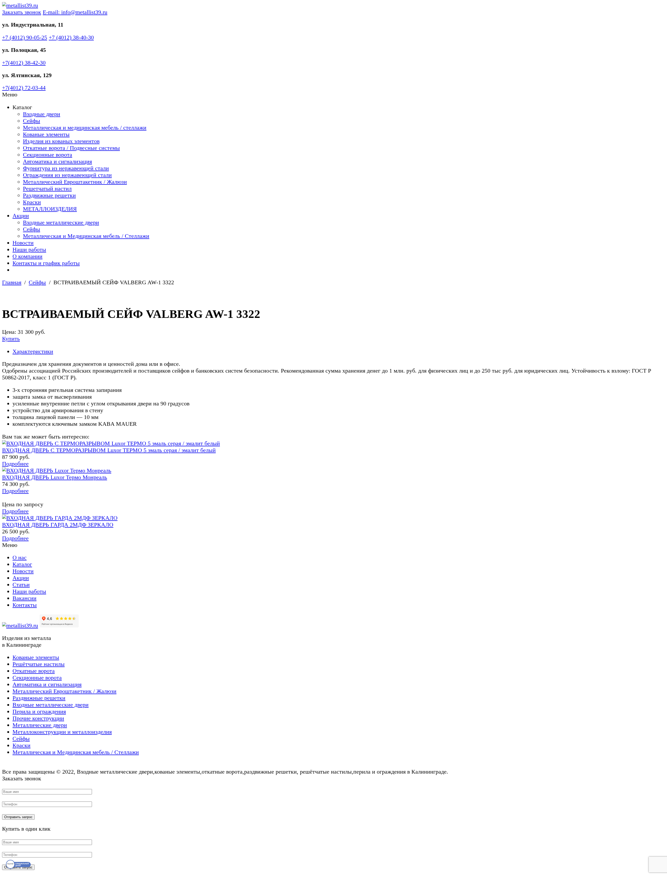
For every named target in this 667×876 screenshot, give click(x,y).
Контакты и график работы (46, 263)
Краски (32, 202)
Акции (21, 215)
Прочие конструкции (38, 718)
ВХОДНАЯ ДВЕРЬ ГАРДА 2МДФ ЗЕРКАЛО (57, 524)
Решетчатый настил (47, 188)
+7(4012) (24, 62)
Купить (11, 338)
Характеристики (33, 351)
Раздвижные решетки (49, 195)
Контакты (25, 605)
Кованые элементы (46, 134)
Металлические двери (40, 725)
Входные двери (41, 114)
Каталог (22, 564)
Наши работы (29, 249)
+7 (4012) (24, 37)
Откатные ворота (34, 671)
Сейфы (31, 121)
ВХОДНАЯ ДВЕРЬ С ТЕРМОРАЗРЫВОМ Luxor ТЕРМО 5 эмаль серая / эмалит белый (109, 450)
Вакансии (24, 598)
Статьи (21, 584)
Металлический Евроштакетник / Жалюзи (75, 181)
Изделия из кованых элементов (61, 141)
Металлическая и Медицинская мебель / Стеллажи (86, 236)
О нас (20, 557)
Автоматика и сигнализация (57, 161)
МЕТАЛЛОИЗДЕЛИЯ (50, 209)
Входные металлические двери (61, 222)
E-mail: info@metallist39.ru (75, 12)
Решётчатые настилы (39, 664)
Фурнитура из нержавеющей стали (66, 168)
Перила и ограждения (39, 711)
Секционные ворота (47, 154)
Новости (23, 242)
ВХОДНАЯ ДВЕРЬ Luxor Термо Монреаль (54, 477)
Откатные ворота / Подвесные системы (71, 148)
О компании (27, 256)
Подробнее (15, 463)
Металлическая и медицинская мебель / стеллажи (84, 127)
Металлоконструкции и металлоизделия (62, 732)
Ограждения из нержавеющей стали (67, 175)
